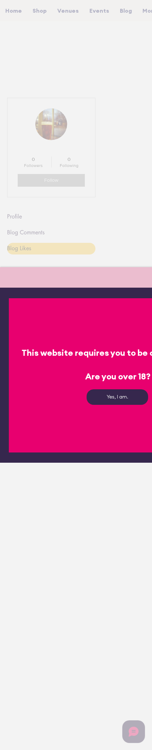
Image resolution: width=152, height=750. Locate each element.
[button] (117, 397)
